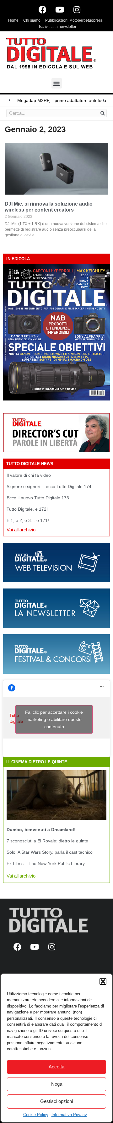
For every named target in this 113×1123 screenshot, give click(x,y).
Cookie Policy (35, 1114)
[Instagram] (77, 9)
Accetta (56, 1066)
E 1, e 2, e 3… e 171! (28, 520)
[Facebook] (42, 9)
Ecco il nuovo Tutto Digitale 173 (38, 497)
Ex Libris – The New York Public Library (46, 863)
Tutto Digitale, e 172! (27, 509)
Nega (56, 1084)
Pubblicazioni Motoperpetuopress (74, 20)
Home (13, 20)
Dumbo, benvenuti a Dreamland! (41, 829)
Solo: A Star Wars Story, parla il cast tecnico (50, 852)
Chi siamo (31, 20)
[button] (103, 981)
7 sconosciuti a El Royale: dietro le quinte (47, 840)
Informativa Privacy (69, 1114)
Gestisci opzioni (56, 1101)
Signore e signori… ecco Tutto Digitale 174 (49, 486)
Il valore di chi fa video (29, 475)
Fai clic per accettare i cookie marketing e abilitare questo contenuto (54, 719)
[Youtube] (59, 9)
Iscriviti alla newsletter (57, 26)
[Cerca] (102, 113)
